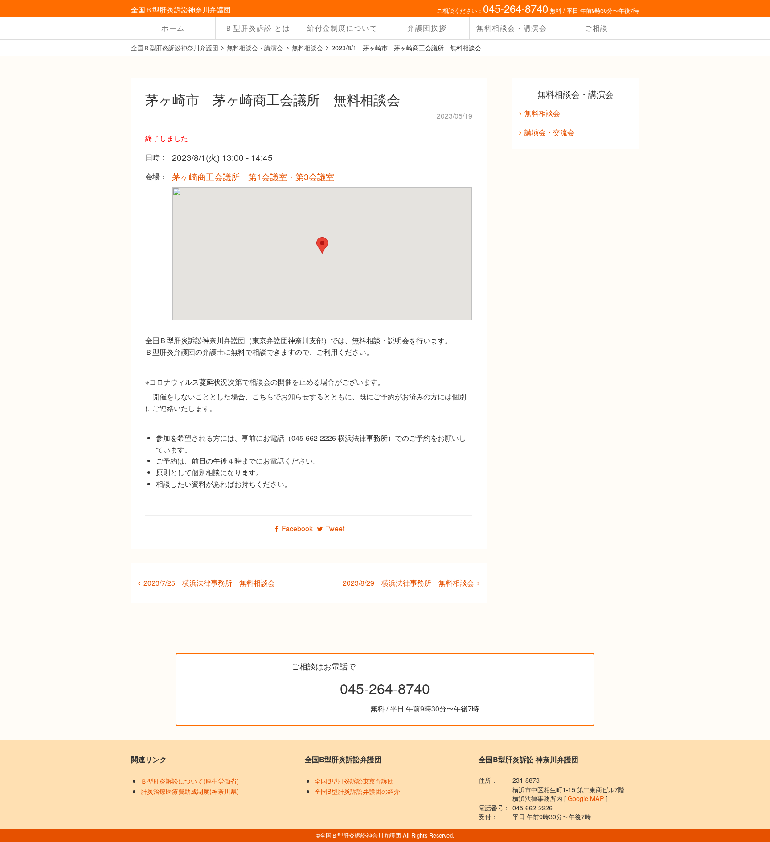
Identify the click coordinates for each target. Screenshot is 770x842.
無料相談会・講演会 (511, 28)
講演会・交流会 (549, 132)
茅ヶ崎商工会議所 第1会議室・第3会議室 (253, 176)
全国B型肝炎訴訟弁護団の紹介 (357, 791)
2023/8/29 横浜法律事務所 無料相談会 (408, 583)
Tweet (335, 528)
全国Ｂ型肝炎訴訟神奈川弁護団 (181, 9)
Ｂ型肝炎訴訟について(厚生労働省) (190, 780)
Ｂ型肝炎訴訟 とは (257, 28)
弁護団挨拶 (426, 28)
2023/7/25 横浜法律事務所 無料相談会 (209, 583)
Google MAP (586, 798)
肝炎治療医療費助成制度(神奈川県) (190, 791)
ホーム (173, 28)
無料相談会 (542, 113)
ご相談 (596, 28)
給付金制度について (342, 28)
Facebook (297, 528)
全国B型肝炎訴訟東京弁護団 (354, 780)
